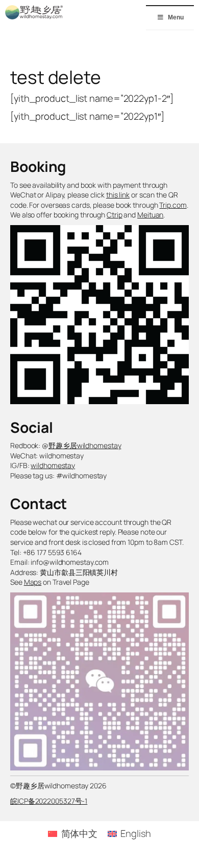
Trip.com (172, 205)
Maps (33, 582)
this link (118, 195)
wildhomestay (53, 465)
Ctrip (114, 214)
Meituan (150, 214)
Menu (176, 17)
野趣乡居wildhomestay (84, 445)
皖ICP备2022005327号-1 (48, 801)
